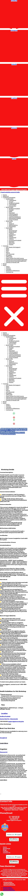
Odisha (11, 239)
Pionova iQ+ (4, 752)
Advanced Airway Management (16, 261)
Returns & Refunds (9, 885)
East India (9, 228)
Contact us (9, 272)
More (4, 265)
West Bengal (13, 231)
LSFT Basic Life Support (13, 247)
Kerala (11, 202)
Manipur (11, 242)
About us (6, 196)
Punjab (11, 210)
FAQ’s (8, 266)
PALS (7, 249)
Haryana (12, 213)
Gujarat (11, 224)
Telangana (12, 200)
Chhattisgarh (13, 214)
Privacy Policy (8, 882)
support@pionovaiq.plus (16, 721)
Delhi (10, 211)
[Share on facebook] (0, 782)
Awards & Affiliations (13, 271)
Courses (5, 246)
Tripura (11, 233)
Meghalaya (12, 232)
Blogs (5, 264)
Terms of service (9, 883)
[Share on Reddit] (0, 789)
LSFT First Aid (10, 254)
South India (9, 199)
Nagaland (12, 235)
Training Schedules (9, 197)
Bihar (10, 229)
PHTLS (8, 253)
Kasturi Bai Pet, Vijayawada (9, 719)
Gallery (8, 268)
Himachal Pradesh (15, 218)
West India (9, 221)
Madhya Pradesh (14, 209)
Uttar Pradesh (13, 220)
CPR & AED (9, 257)
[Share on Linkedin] (0, 785)
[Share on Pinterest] (0, 787)
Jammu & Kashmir (15, 217)
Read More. (3, 762)
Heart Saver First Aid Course (15, 258)
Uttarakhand (13, 215)
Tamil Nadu (12, 204)
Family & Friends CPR (12, 262)
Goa (10, 222)
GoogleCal (3, 738)
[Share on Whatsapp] (0, 788)
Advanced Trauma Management (16, 260)
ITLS (7, 251)
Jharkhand (12, 237)
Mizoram (12, 243)
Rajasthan (12, 226)
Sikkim (11, 236)
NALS (7, 250)
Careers (8, 269)
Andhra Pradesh (14, 203)
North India (9, 207)
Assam (11, 244)
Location (4, 713)
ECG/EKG (9, 255)
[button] (14, 302)
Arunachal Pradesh (15, 240)
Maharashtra (13, 225)
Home (5, 195)
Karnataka (12, 206)
